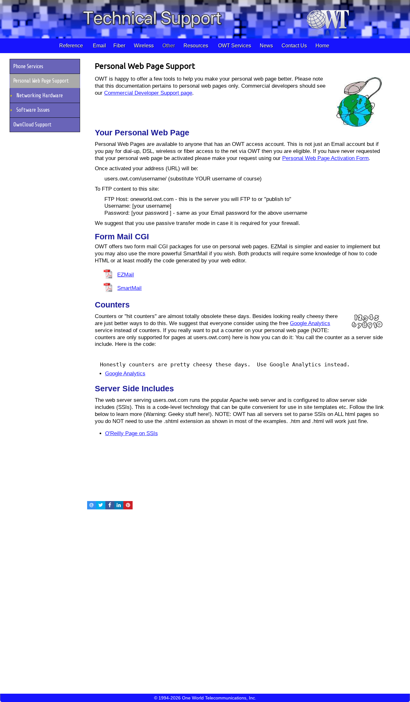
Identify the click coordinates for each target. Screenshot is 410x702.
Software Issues (33, 110)
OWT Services (234, 45)
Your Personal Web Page (142, 132)
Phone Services (28, 66)
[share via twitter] (100, 505)
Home (321, 45)
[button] (45, 66)
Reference (71, 45)
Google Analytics (310, 323)
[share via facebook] (109, 505)
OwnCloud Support (32, 125)
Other (169, 45)
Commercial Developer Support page (148, 93)
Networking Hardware (39, 95)
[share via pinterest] (127, 505)
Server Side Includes (134, 388)
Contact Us (293, 45)
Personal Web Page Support (145, 65)
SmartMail (129, 288)
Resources (196, 45)
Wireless (144, 45)
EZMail (125, 275)
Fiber (120, 45)
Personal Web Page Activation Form (325, 158)
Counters (112, 304)
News (265, 45)
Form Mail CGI (122, 236)
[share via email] (91, 505)
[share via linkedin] (118, 505)
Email (99, 45)
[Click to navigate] (359, 124)
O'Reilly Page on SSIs (131, 433)
